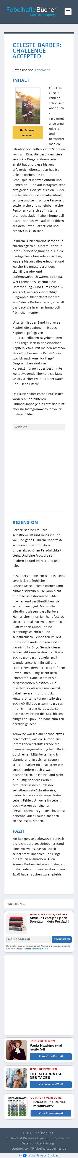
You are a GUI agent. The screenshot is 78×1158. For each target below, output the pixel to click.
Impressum (61, 1138)
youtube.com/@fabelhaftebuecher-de (39, 1148)
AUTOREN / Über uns (38, 1133)
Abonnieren (62, 939)
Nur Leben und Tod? (51, 1084)
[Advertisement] (39, 455)
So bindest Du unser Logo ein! (28, 1138)
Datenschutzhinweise (36, 949)
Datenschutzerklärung (38, 1143)
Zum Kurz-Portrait (51, 1056)
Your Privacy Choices (44, 1155)
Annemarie (42, 70)
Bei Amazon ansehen (27, 132)
